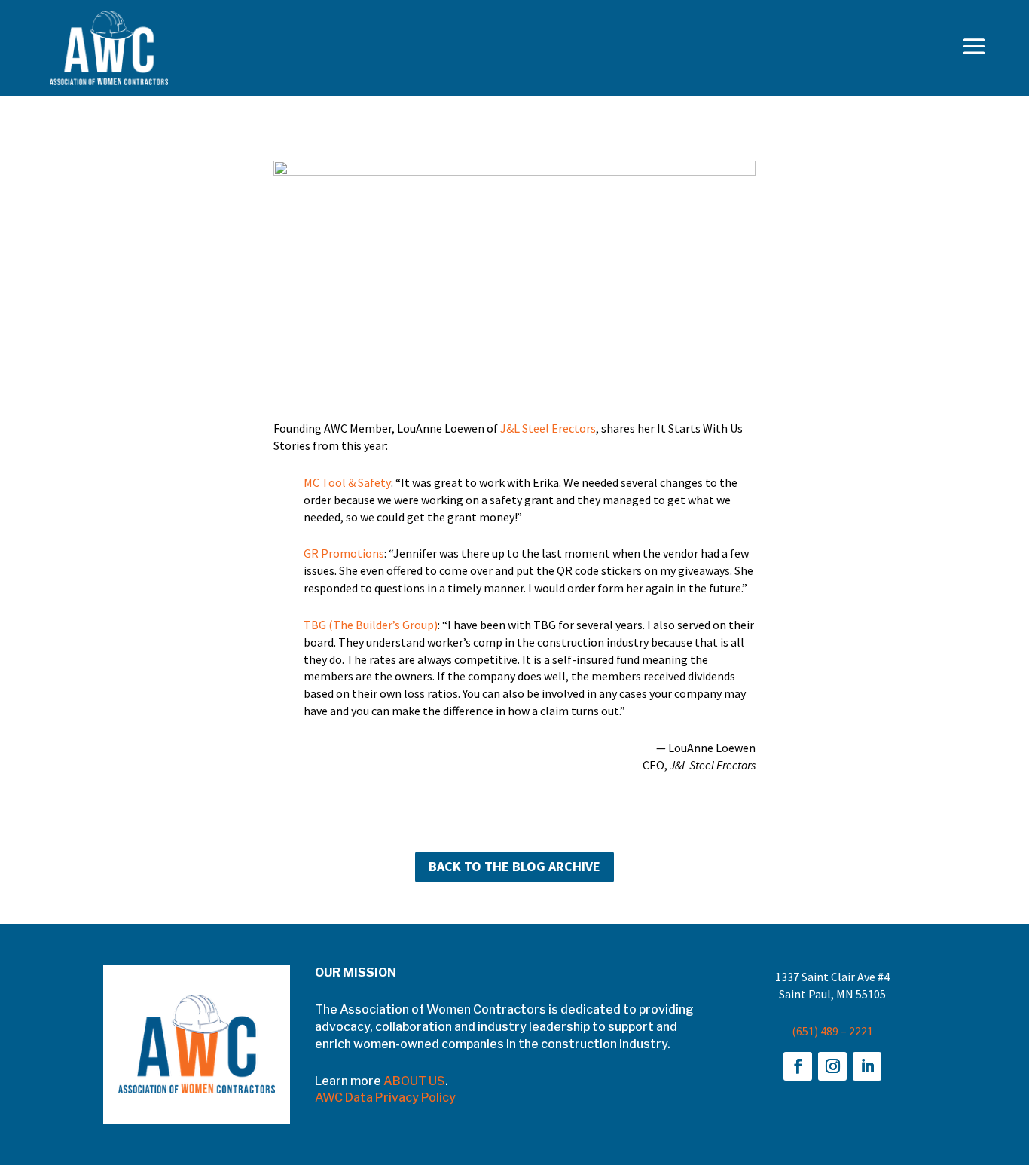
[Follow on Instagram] (832, 1066)
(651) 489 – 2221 (832, 1030)
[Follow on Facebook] (797, 1066)
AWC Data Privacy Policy (385, 1097)
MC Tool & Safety (347, 482)
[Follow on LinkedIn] (867, 1066)
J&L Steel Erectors (548, 428)
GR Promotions (344, 553)
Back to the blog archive (514, 866)
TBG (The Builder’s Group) (371, 624)
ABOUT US (414, 1081)
